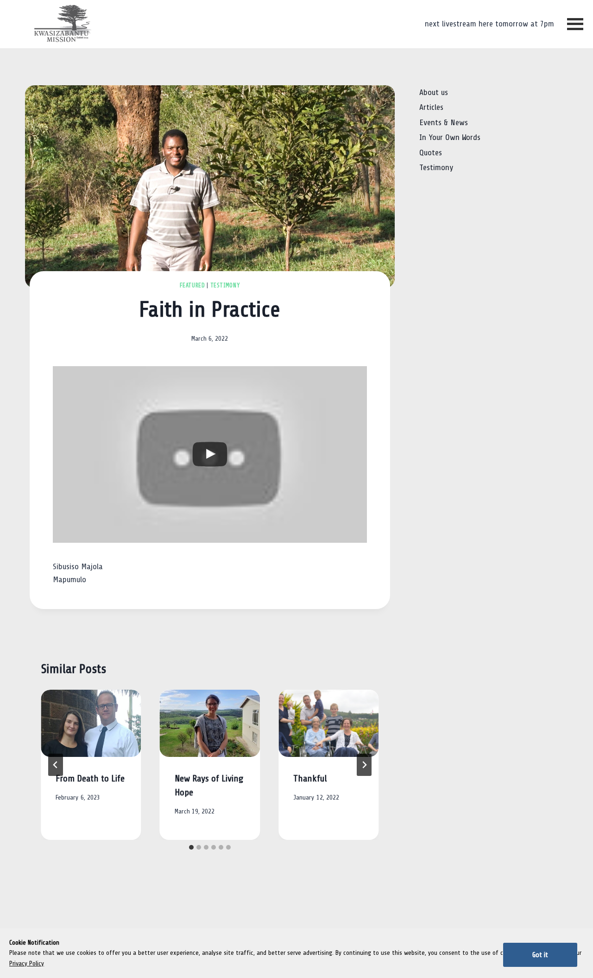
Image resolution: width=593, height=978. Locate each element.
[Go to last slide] (55, 765)
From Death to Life (90, 778)
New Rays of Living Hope (209, 785)
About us (433, 92)
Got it (540, 954)
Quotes (430, 152)
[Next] (364, 765)
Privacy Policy (26, 963)
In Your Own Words (449, 137)
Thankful (310, 778)
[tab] (191, 847)
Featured (192, 285)
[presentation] (91, 723)
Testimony (225, 285)
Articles (431, 107)
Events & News (443, 123)
